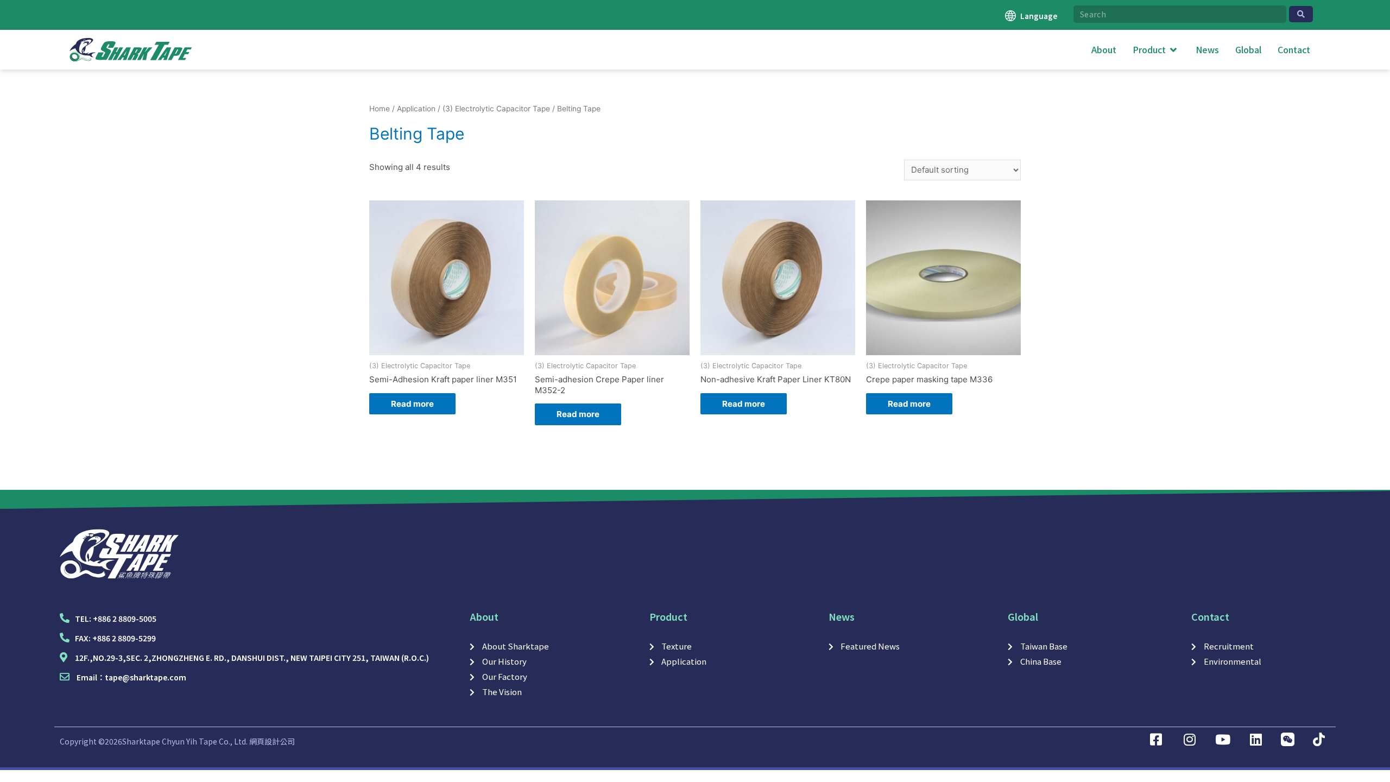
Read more (412, 404)
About (484, 616)
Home (379, 108)
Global (1023, 616)
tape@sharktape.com (145, 677)
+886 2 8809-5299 (124, 638)
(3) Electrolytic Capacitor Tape (496, 108)
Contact (1210, 616)
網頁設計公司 (272, 741)
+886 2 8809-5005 (124, 618)
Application (416, 108)
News (842, 616)
